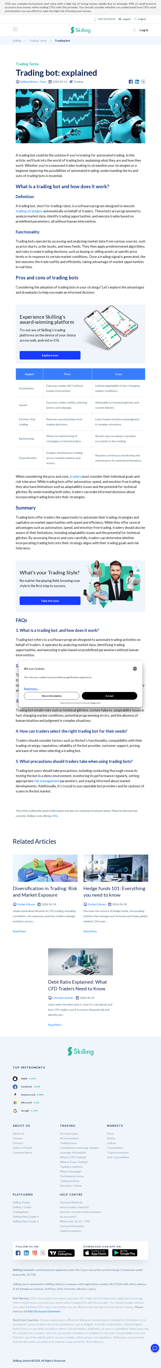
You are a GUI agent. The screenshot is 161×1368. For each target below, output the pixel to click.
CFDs (55, 815)
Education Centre (71, 1185)
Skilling (17, 40)
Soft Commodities (118, 1157)
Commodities (115, 1147)
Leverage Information (73, 1152)
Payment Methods (71, 1202)
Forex (110, 1133)
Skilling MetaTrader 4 (26, 1216)
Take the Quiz (50, 600)
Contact (18, 1143)
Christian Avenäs (63, 997)
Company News (22, 1152)
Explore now (50, 355)
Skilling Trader (21, 1202)
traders (75, 476)
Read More (19, 931)
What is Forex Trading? (74, 1162)
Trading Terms (38, 40)
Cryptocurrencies (118, 1152)
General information (72, 1226)
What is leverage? (71, 1171)
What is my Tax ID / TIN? (75, 1221)
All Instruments (69, 1138)
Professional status (72, 1176)
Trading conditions (71, 1166)
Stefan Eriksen (26, 904)
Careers (18, 1138)
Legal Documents (70, 1230)
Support (126, 19)
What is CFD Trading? (73, 1157)
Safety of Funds (22, 1147)
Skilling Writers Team (33, 81)
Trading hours (68, 1143)
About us (18, 1133)
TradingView (20, 1212)
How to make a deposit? (74, 1207)
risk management (46, 781)
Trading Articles (70, 1181)
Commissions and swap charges (79, 1147)
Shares (111, 1138)
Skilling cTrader (22, 1207)
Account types (69, 1133)
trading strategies (29, 211)
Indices (111, 1143)
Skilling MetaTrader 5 (26, 1221)
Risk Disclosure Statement (44, 1311)
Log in (144, 30)
